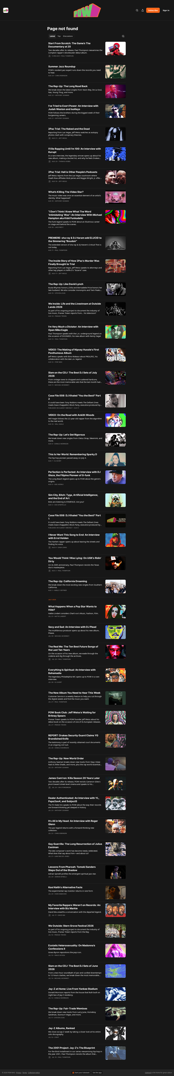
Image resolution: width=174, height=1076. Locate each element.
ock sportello (60, 505)
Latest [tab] (52, 36)
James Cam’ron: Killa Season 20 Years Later (74, 778)
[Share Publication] (142, 10)
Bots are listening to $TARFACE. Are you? (66, 502)
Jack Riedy (59, 227)
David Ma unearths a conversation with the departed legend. (74, 912)
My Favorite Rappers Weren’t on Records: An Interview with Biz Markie (74, 907)
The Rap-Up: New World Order (66, 758)
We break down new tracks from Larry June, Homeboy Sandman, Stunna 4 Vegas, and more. (72, 1013)
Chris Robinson (61, 76)
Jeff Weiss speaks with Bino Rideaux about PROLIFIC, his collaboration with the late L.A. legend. (73, 357)
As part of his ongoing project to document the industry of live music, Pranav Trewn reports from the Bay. (73, 930)
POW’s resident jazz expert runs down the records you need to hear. (74, 71)
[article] (87, 51)
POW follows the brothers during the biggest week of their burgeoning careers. (74, 113)
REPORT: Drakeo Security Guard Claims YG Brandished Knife (73, 737)
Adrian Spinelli (61, 877)
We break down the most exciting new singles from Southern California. (75, 586)
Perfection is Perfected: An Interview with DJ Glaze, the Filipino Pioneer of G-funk (74, 474)
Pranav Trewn (60, 316)
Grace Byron (60, 955)
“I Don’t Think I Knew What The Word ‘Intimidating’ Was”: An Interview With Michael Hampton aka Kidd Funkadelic (75, 215)
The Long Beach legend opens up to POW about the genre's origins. (74, 480)
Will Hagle (59, 424)
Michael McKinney (62, 385)
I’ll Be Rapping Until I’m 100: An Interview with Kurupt (74, 150)
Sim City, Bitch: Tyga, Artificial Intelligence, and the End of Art (73, 497)
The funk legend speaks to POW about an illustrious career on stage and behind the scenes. (74, 223)
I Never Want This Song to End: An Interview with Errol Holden (74, 536)
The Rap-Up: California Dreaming (67, 581)
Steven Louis (60, 293)
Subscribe (153, 10)
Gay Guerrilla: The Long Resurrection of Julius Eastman (75, 846)
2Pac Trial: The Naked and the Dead (69, 128)
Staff (57, 1037)
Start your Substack (82, 1073)
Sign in (166, 10)
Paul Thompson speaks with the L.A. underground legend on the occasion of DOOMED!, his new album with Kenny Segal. (75, 334)
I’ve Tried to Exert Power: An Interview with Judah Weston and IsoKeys (73, 107)
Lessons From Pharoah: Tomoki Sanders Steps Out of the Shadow (72, 868)
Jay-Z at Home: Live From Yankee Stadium (73, 988)
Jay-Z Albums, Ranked (61, 1028)
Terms (24, 1073)
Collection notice (34, 1073)
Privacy (18, 1073)
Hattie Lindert (60, 616)
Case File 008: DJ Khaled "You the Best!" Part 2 (74, 397)
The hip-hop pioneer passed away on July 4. (67, 458)
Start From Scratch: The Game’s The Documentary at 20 (69, 45)
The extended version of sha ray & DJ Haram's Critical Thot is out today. (74, 245)
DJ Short (57, 461)
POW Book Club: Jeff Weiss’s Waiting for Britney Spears (72, 714)
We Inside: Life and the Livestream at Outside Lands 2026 (74, 305)
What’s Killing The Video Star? (66, 191)
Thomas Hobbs (64, 161)
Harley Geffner (60, 590)
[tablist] (61, 36)
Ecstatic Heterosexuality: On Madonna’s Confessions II (71, 947)
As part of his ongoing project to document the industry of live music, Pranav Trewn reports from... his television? (73, 311)
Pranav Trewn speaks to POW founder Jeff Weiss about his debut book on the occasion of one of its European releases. (74, 720)
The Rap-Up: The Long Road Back (68, 86)
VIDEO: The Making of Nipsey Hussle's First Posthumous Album (73, 351)
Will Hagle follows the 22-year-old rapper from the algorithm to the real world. (75, 419)
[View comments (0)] (67, 59)
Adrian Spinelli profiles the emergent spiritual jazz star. (72, 873)
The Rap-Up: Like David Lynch (65, 284)
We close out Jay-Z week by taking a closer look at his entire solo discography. (74, 1033)
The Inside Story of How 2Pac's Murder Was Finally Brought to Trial (73, 262)
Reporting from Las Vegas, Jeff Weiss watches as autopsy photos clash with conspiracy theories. (73, 133)
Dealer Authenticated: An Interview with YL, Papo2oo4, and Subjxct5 (73, 800)
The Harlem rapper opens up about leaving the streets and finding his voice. (73, 542)
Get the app (97, 1073)
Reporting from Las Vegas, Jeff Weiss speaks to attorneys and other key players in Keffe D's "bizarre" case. (75, 268)
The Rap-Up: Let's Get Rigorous (66, 434)
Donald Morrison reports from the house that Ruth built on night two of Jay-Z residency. (74, 993)
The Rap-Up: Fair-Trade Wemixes (67, 1008)
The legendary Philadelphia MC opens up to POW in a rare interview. (73, 677)
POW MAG (58, 362)
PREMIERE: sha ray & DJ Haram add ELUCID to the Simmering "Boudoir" (75, 239)
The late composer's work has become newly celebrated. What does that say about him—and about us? (73, 852)
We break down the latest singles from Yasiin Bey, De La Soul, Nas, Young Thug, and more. (75, 91)
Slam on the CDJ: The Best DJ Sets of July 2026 (72, 374)
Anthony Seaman (62, 95)
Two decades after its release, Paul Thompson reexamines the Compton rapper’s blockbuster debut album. (75, 51)
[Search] (137, 10)
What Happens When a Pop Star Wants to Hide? (72, 608)
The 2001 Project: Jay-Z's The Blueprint (71, 1047)
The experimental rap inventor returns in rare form (70, 891)
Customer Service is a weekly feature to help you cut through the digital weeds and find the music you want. (75, 697)
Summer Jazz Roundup (61, 66)
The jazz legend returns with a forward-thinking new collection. (71, 829)
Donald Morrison (61, 444)
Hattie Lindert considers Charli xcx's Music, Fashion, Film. (73, 613)
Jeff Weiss (63, 138)
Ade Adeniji (58, 484)
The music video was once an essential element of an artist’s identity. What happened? (74, 196)
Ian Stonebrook (64, 787)
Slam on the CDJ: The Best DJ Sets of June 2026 (73, 967)
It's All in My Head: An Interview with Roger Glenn (73, 823)
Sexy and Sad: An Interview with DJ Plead (72, 626)
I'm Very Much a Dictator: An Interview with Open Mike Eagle (73, 328)
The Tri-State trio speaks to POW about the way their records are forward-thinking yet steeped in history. (74, 806)
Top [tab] (59, 36)
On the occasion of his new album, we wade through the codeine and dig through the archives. (73, 654)
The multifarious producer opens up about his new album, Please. (73, 631)
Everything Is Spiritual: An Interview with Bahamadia (72, 671)
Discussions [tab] (68, 36)
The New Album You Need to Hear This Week (74, 692)
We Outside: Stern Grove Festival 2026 (71, 925)
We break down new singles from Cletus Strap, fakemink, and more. (75, 439)
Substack (148, 1073)
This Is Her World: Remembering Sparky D (72, 454)
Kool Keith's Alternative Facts (65, 887)
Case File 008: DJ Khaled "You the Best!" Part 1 (74, 517)
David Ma (61, 915)
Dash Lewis (62, 547)
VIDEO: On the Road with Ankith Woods (71, 415)
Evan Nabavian (61, 894)
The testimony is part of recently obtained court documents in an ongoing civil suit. (74, 743)
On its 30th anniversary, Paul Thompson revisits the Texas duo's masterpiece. (73, 566)
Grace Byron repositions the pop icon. (65, 952)
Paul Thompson (67, 56)
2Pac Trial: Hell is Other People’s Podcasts (72, 172)
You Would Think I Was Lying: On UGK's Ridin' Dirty (74, 560)
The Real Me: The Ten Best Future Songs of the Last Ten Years (73, 648)
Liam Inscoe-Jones (62, 856)
